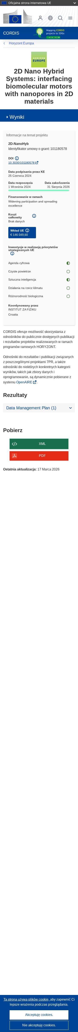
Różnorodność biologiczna (25, 296)
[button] (50, 18)
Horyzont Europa (21, 43)
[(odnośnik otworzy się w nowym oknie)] (17, 16)
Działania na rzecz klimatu (25, 288)
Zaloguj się (40, 18)
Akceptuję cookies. (39, 1015)
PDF (42, 455)
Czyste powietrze (19, 271)
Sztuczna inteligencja (22, 279)
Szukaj (60, 18)
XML (42, 444)
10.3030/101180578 (21, 162)
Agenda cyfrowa (19, 263)
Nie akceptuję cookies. (39, 1025)
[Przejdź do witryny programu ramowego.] (39, 59)
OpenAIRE (24, 382)
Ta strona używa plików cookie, (27, 999)
